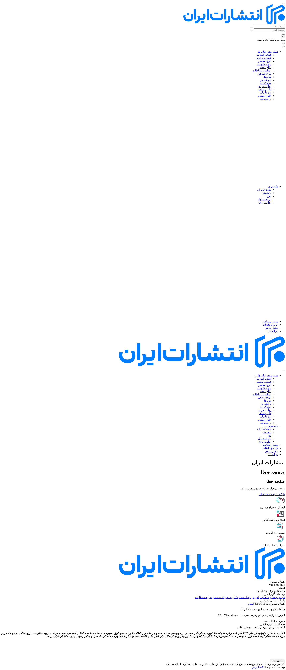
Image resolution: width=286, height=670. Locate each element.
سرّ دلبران (265, 416)
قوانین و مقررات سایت (272, 597)
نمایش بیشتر (277, 660)
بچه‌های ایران (264, 429)
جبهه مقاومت (264, 388)
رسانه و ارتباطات (262, 394)
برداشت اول (264, 438)
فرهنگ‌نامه (265, 407)
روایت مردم (264, 410)
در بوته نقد (265, 422)
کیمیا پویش (257, 667)
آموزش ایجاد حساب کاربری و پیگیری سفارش (234, 597)
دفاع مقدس (264, 391)
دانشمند (267, 432)
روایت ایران (265, 441)
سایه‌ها (267, 400)
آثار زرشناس (264, 413)
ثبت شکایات (201, 597)
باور (269, 435)
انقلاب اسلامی (263, 378)
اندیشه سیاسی (263, 381)
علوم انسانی (264, 419)
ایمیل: (251, 603)
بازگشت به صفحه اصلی (272, 494)
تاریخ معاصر (264, 385)
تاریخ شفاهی (264, 397)
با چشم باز (265, 403)
